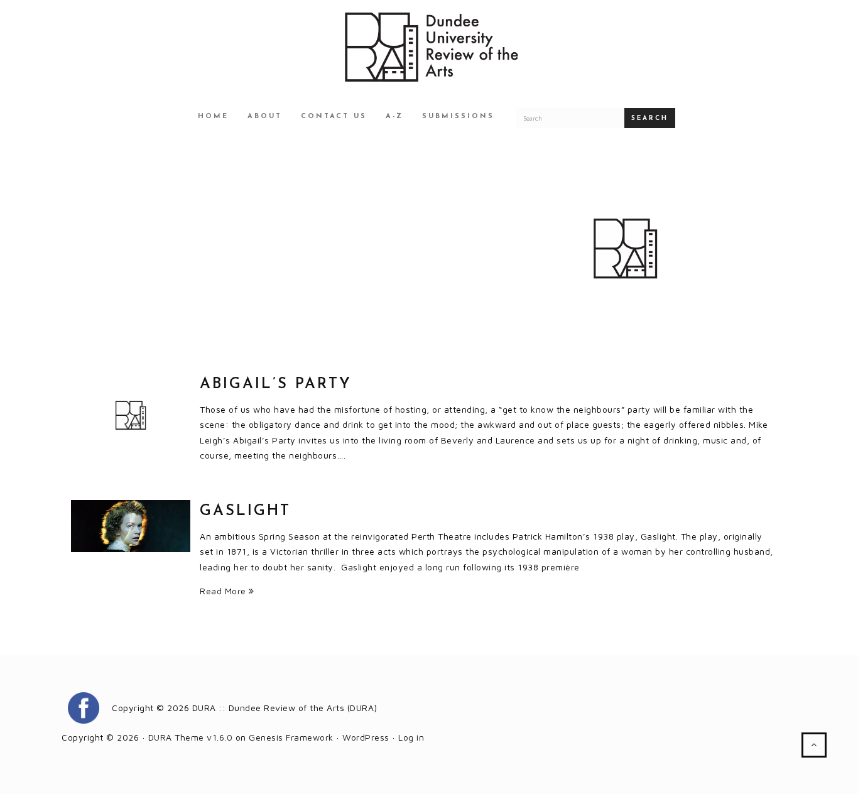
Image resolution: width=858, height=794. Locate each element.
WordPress (365, 737)
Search (649, 118)
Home (213, 116)
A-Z (394, 116)
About (264, 116)
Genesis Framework (291, 737)
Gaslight (245, 511)
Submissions (458, 116)
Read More (224, 590)
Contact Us (334, 116)
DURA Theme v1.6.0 (190, 737)
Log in (411, 737)
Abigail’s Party (276, 384)
